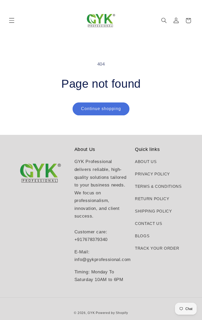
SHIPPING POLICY (153, 211)
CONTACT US (148, 223)
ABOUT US (145, 162)
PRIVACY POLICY (152, 174)
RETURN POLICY (152, 199)
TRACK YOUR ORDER (157, 248)
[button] (12, 20)
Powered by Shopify (112, 312)
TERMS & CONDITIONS (158, 186)
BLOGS (142, 236)
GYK (92, 312)
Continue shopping (101, 108)
